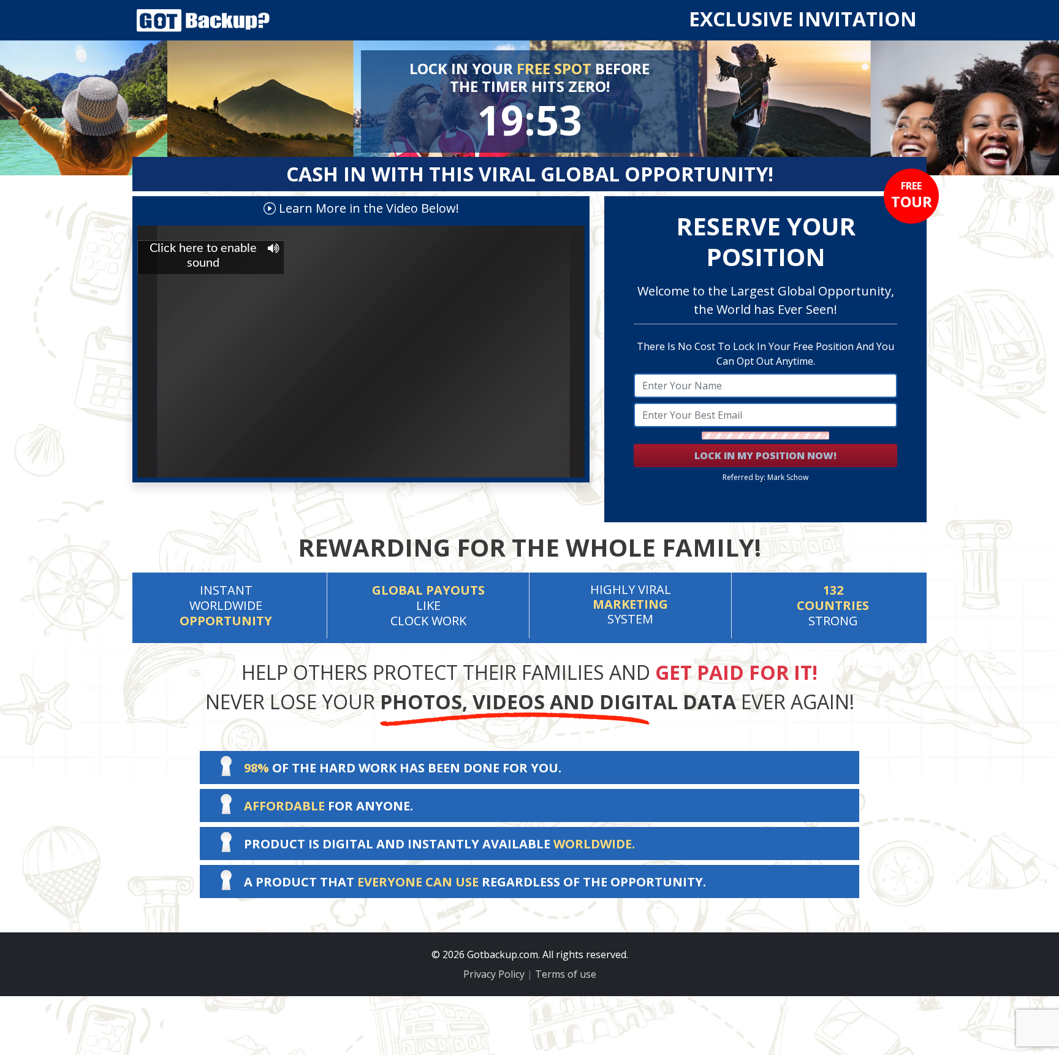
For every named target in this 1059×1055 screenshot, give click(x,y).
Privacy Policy (494, 974)
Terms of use (565, 974)
